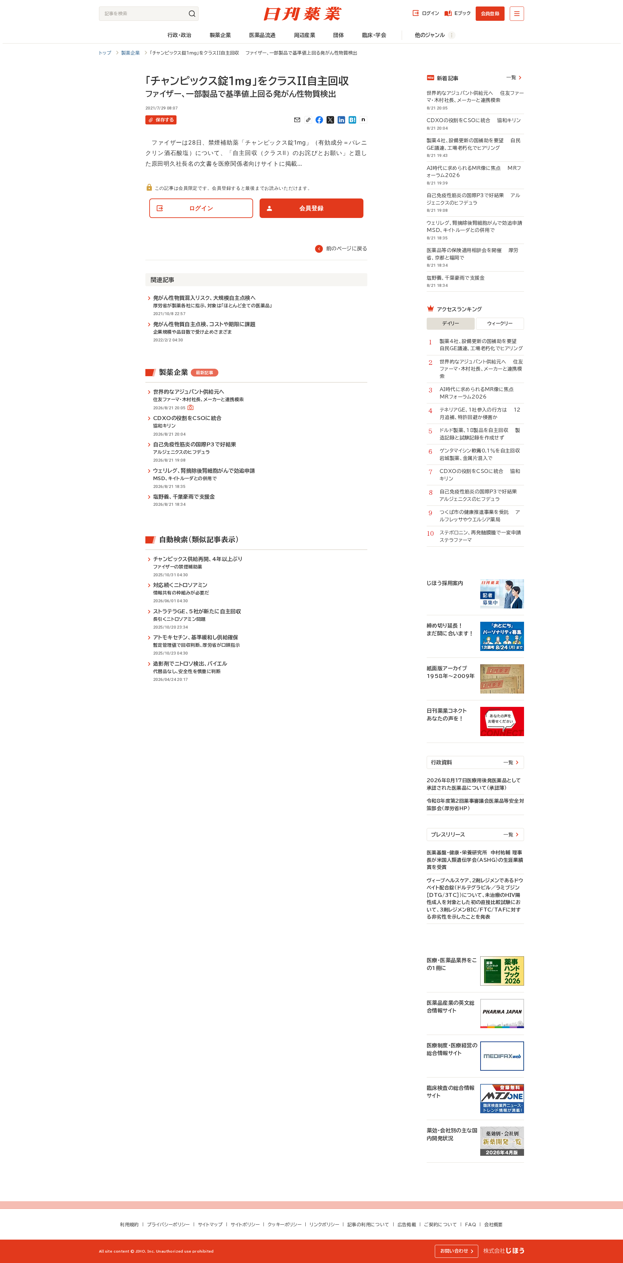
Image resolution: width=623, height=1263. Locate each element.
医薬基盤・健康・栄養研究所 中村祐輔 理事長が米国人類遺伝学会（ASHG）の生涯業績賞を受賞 (475, 860)
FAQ (470, 1224)
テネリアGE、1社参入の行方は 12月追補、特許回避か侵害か (480, 413)
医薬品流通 (262, 35)
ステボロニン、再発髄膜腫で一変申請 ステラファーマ (482, 536)
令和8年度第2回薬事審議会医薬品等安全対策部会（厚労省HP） (475, 804)
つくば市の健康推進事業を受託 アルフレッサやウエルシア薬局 (480, 516)
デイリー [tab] (450, 323)
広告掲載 (406, 1224)
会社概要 (493, 1224)
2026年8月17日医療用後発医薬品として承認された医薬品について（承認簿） (474, 784)
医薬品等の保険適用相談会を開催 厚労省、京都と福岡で (473, 254)
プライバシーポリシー (168, 1224)
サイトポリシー (245, 1224)
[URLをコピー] (308, 120)
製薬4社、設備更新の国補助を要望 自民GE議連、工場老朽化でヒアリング (473, 144)
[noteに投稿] (363, 120)
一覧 (511, 77)
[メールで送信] (297, 120)
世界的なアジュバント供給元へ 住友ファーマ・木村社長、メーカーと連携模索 (475, 97)
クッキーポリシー (284, 1224)
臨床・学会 (374, 35)
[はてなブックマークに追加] (352, 120)
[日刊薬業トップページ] (303, 13)
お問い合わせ (454, 1251)
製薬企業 (220, 35)
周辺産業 (304, 35)
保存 (165, 120)
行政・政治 (179, 35)
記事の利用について (368, 1224)
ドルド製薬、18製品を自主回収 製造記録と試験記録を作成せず (480, 434)
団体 (338, 35)
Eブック (462, 13)
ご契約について (440, 1224)
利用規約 (129, 1224)
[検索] (192, 14)
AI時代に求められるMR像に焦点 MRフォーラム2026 (474, 172)
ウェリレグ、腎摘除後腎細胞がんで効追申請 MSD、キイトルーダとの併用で (475, 227)
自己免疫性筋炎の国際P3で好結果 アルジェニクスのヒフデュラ (473, 199)
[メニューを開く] (517, 13)
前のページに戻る (346, 248)
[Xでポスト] (330, 120)
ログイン (430, 13)
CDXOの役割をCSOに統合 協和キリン (474, 120)
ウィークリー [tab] (499, 323)
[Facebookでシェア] (319, 120)
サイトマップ (210, 1224)
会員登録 (490, 13)
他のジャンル (430, 35)
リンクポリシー (324, 1224)
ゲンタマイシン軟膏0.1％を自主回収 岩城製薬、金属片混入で (482, 454)
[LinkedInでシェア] (341, 120)
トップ (105, 53)
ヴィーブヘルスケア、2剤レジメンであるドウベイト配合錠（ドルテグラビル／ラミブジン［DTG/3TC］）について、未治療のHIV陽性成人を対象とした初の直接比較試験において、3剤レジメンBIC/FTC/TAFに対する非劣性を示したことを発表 (475, 899)
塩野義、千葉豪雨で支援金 (459, 277)
